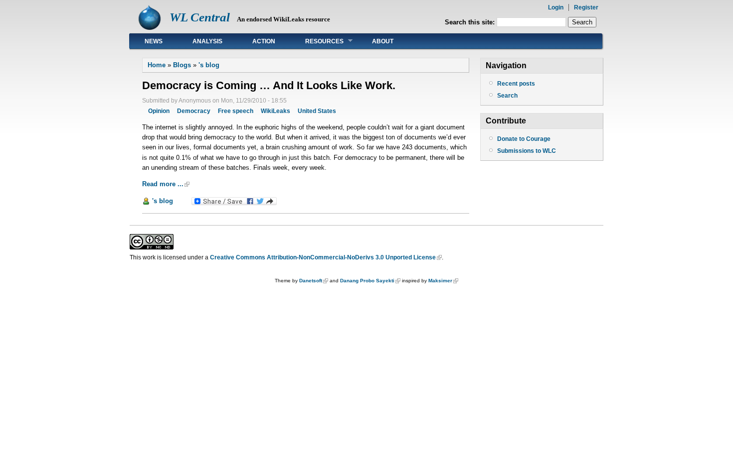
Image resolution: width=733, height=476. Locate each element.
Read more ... (162, 184)
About (382, 41)
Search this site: (471, 22)
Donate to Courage (523, 138)
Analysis (207, 41)
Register (586, 7)
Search (507, 95)
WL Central (200, 17)
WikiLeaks (275, 111)
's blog (208, 65)
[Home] (149, 27)
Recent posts (516, 83)
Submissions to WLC (526, 150)
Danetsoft (310, 280)
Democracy (193, 111)
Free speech (235, 111)
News (154, 41)
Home (157, 65)
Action (263, 41)
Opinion (159, 111)
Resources (317, 41)
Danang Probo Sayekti (367, 280)
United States (317, 111)
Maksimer (440, 280)
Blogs (182, 65)
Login (555, 7)
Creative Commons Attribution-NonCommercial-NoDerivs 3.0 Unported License (323, 257)
